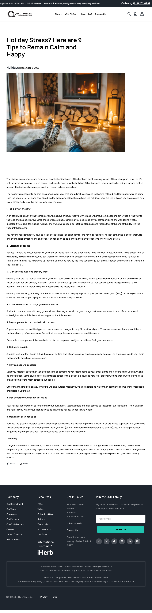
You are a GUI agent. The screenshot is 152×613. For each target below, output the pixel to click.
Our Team (11, 509)
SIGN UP (120, 529)
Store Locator (44, 529)
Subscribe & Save (46, 514)
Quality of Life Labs (23, 597)
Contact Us (72, 530)
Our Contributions (15, 524)
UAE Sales (42, 534)
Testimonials (43, 524)
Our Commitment (15, 504)
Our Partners (13, 519)
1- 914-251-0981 (74, 523)
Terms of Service (14, 534)
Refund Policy (13, 539)
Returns (41, 519)
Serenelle (12, 340)
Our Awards (12, 514)
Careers (10, 529)
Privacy (44, 596)
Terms (54, 596)
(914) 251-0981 (141, 3)
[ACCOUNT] (135, 14)
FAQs (40, 504)
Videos (41, 509)
